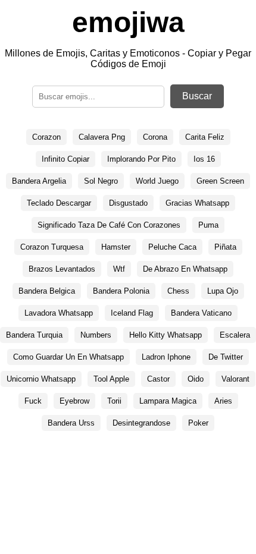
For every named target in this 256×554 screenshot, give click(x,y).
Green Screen (220, 181)
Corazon (46, 137)
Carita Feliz (204, 137)
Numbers (95, 334)
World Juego (157, 181)
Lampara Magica (167, 400)
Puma (208, 225)
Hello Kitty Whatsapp (165, 334)
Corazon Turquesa (51, 247)
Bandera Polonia (121, 291)
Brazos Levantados (62, 269)
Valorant (235, 378)
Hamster (115, 247)
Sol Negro (101, 181)
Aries (223, 400)
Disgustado (128, 203)
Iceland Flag (132, 313)
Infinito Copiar (65, 159)
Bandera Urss (71, 422)
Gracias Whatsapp (197, 203)
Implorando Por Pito (141, 159)
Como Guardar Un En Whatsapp (68, 356)
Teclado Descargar (59, 203)
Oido (196, 378)
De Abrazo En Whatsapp (185, 269)
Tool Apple (111, 378)
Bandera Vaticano (201, 313)
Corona (155, 137)
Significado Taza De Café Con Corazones (109, 225)
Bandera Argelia (39, 181)
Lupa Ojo (222, 291)
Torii (114, 400)
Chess (178, 291)
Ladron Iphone (166, 356)
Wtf (119, 269)
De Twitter (225, 356)
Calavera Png (102, 137)
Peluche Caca (172, 247)
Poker (198, 422)
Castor (158, 378)
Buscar (197, 96)
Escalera (235, 334)
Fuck (33, 400)
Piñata (225, 247)
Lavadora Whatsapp (58, 313)
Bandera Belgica (46, 291)
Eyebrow (74, 400)
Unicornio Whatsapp (41, 378)
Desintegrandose (141, 422)
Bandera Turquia (34, 334)
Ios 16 (204, 159)
